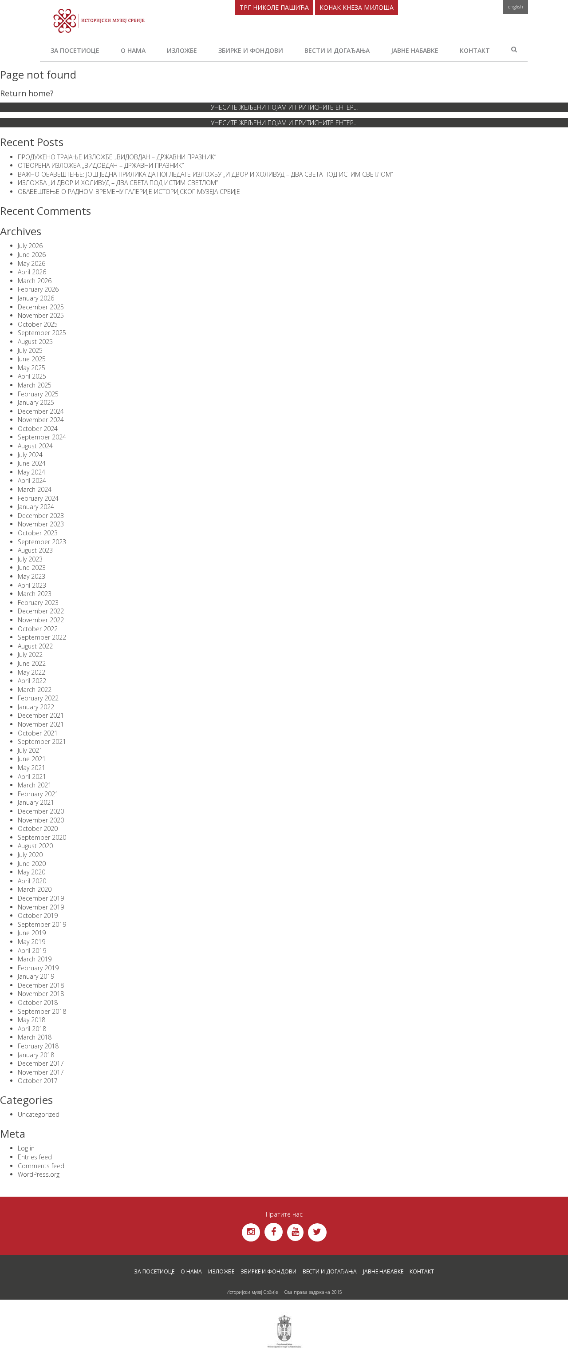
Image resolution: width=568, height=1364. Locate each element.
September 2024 (42, 437)
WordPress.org (38, 1174)
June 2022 (32, 663)
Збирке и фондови (250, 50)
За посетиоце (75, 50)
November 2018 (41, 993)
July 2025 (30, 350)
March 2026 (34, 281)
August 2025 (35, 341)
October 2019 (38, 915)
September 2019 (42, 924)
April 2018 (32, 1028)
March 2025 (34, 385)
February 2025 (38, 394)
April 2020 (32, 881)
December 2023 (41, 515)
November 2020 (41, 820)
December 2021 (41, 715)
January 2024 (36, 506)
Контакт (475, 50)
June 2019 (32, 933)
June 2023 (32, 567)
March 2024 (34, 489)
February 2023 (38, 602)
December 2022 (41, 611)
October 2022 (38, 629)
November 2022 (41, 620)
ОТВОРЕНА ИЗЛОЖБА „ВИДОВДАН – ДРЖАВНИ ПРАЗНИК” (101, 165)
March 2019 (34, 959)
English (515, 7)
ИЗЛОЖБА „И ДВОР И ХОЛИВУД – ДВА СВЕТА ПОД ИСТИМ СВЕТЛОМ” (118, 182)
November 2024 (41, 419)
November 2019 (41, 907)
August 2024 (35, 446)
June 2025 (32, 359)
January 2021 (36, 802)
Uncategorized (38, 1114)
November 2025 (41, 315)
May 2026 (31, 263)
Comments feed (41, 1166)
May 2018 (31, 1020)
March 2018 (34, 1037)
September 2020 (42, 837)
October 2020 (38, 828)
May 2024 (31, 472)
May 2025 (31, 368)
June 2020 (32, 863)
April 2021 (32, 776)
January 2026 (36, 298)
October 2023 (38, 533)
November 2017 (41, 1072)
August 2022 (35, 646)
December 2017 (41, 1063)
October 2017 (38, 1080)
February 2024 (38, 498)
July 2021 (30, 750)
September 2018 (42, 1011)
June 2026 (32, 254)
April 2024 (32, 480)
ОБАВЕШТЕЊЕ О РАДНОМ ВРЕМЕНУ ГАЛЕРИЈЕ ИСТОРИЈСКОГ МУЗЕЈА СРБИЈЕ (129, 191)
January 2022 (36, 707)
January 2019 (36, 976)
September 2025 (42, 332)
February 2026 (38, 289)
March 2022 (34, 689)
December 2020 (41, 811)
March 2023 (34, 593)
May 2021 (31, 767)
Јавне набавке (414, 50)
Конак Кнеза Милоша (357, 7)
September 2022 (42, 637)
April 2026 (32, 272)
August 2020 (35, 846)
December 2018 (41, 985)
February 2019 (38, 968)
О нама (133, 50)
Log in (26, 1148)
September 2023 (42, 542)
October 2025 (38, 324)
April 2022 (32, 680)
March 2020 (34, 889)
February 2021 (38, 794)
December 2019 (41, 898)
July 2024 (30, 455)
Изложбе (182, 50)
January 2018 (36, 1055)
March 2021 (34, 785)
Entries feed (35, 1157)
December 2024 (41, 411)
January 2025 (36, 402)
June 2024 (32, 463)
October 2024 (38, 428)
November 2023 (41, 524)
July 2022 (30, 654)
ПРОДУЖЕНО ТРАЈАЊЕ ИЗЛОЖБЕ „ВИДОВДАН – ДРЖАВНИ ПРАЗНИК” (117, 157)
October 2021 (38, 733)
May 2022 (31, 672)
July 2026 (30, 245)
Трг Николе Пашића (274, 7)
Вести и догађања (337, 50)
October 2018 (38, 1002)
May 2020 (31, 872)
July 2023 (30, 559)
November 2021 (41, 724)
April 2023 (32, 585)
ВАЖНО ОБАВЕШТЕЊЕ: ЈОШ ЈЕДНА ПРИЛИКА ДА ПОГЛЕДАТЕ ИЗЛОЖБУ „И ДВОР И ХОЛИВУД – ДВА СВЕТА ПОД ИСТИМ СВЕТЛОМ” (205, 174)
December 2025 (41, 307)
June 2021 (32, 759)
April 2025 (32, 376)
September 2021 (42, 741)
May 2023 (31, 576)
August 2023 (35, 550)
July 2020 (30, 854)
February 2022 (38, 698)
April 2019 (32, 950)
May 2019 (31, 941)
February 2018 (38, 1046)
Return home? (27, 93)
